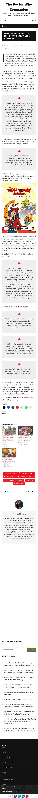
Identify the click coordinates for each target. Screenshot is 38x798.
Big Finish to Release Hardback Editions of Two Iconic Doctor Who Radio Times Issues (19, 713)
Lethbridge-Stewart (27, 473)
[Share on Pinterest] (27, 796)
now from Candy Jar (27, 398)
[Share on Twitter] (19, 796)
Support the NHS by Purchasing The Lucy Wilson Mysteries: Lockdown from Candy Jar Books (8, 439)
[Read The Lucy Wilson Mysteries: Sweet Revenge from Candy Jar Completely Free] (9, 452)
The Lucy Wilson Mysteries (13, 480)
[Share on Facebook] (15, 796)
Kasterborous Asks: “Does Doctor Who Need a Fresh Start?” (19, 693)
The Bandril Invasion (26, 477)
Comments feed (7, 762)
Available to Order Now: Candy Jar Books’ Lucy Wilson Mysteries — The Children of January (25, 438)
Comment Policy (7, 780)
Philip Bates (27, 46)
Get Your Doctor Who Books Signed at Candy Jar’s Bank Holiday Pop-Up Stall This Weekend (18, 671)
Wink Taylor (19, 483)
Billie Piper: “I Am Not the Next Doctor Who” (18, 699)
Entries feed (6, 757)
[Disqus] (19, 571)
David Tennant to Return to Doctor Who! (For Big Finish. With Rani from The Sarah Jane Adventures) (20, 721)
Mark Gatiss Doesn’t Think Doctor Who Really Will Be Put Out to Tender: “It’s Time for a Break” (19, 730)
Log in (4, 752)
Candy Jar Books (10, 473)
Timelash (30, 480)
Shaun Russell (10, 477)
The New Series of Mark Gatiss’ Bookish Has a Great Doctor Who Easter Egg (19, 679)
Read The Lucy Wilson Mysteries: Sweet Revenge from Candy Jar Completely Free (9, 460)
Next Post (27, 492)
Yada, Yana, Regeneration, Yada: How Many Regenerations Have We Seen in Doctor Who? (19, 705)
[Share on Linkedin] (23, 796)
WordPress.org (7, 767)
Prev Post (10, 492)
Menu (5, 26)
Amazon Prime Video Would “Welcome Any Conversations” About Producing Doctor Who (19, 664)
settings (14, 792)
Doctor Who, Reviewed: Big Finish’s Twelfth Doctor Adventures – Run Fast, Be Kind (18, 686)
